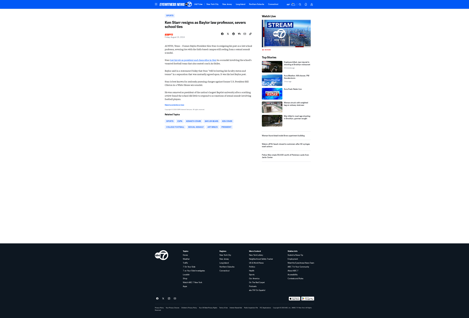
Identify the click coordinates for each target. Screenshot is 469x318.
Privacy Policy (159, 307)
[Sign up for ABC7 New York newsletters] (174, 298)
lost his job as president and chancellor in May (193, 60)
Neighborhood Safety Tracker (261, 259)
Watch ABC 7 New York (192, 282)
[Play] (286, 33)
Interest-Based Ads (236, 307)
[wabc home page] (161, 255)
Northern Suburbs (256, 4)
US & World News (256, 263)
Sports (251, 275)
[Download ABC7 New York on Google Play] (307, 299)
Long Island (240, 4)
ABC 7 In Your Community (298, 267)
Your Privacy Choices (172, 307)
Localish (186, 275)
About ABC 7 (293, 271)
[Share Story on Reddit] (233, 34)
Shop (185, 279)
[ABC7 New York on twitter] (163, 298)
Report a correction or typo (174, 105)
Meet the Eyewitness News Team (301, 263)
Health (251, 271)
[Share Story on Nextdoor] (239, 34)
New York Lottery (256, 255)
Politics (252, 267)
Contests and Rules (295, 279)
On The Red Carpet (257, 282)
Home (185, 255)
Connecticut (273, 4)
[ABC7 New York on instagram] (169, 298)
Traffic (185, 263)
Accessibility (293, 275)
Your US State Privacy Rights (208, 307)
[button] (156, 4)
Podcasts (252, 286)
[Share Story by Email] (245, 34)
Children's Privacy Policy (189, 307)
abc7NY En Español (257, 290)
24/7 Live (198, 4)
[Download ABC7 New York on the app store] (294, 299)
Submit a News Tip (295, 255)
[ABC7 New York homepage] (176, 4)
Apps (185, 286)
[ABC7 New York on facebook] (157, 298)
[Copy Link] (250, 34)
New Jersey (227, 4)
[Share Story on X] (228, 34)
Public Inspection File (251, 307)
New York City (213, 4)
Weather (186, 259)
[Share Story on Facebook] (222, 34)
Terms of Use (223, 307)
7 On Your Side (189, 267)
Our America (254, 279)
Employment (293, 259)
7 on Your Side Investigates (194, 271)
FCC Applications (265, 307)
